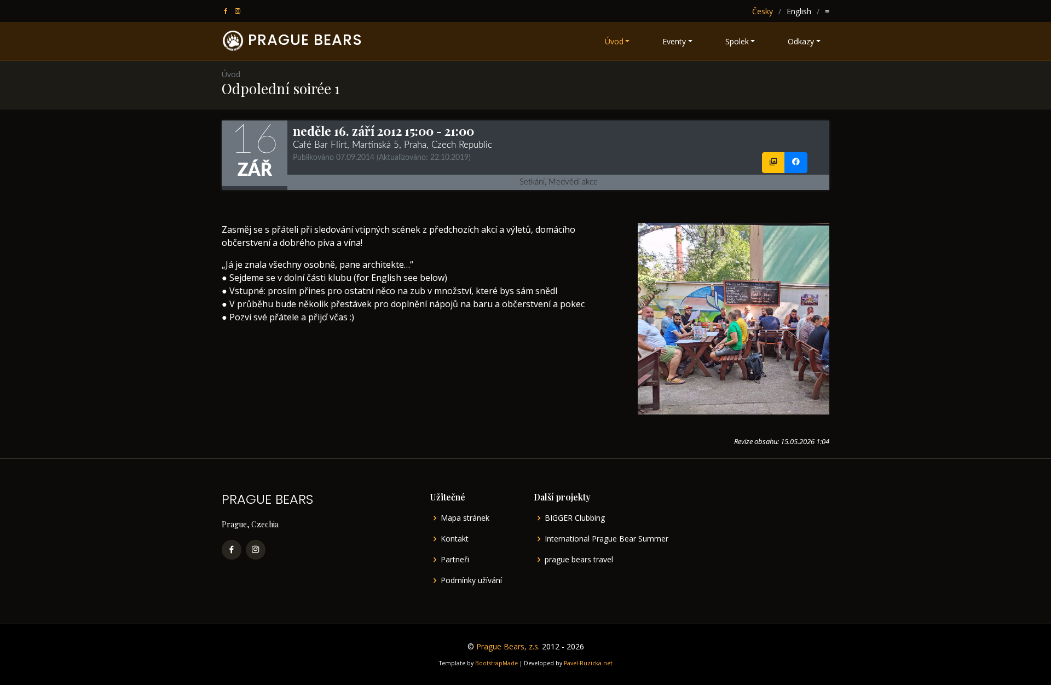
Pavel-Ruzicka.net (588, 663)
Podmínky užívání (471, 580)
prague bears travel (579, 559)
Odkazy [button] (801, 41)
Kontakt (455, 539)
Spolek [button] (737, 41)
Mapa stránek (465, 518)
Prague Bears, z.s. (508, 646)
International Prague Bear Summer (606, 539)
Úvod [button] (614, 41)
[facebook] (227, 11)
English (799, 11)
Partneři (455, 559)
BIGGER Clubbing (575, 518)
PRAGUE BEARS (305, 40)
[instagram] (239, 11)
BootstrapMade (496, 663)
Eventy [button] (674, 41)
